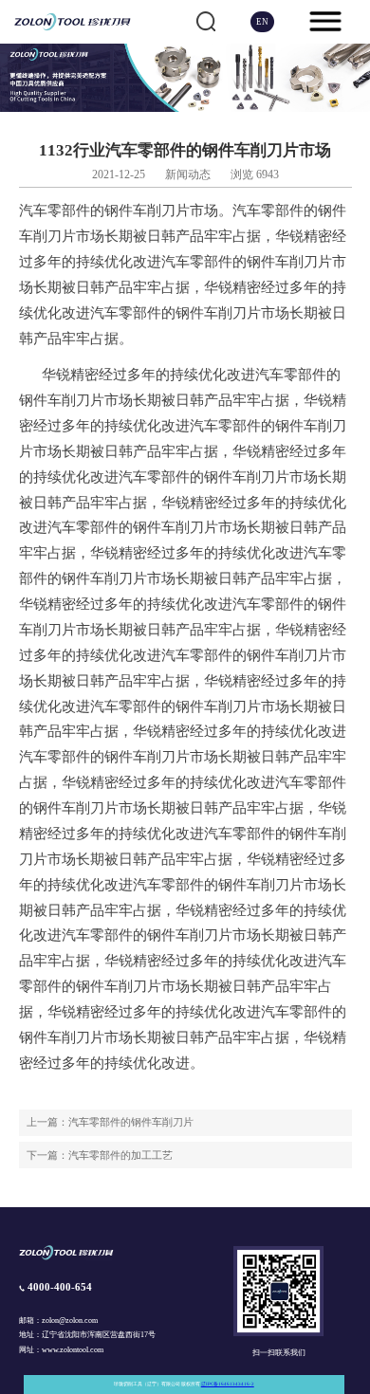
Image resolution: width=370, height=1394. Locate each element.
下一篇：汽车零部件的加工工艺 (100, 1155)
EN (262, 22)
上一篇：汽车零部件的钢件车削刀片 (110, 1122)
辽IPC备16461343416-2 (227, 1383)
